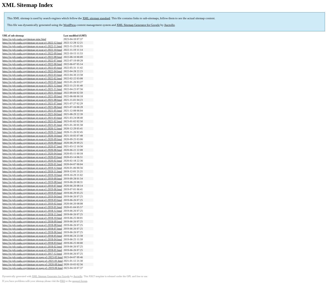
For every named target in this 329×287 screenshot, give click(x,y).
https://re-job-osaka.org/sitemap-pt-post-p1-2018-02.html (32, 246)
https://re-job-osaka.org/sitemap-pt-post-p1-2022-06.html (32, 64)
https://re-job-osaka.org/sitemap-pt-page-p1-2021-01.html (32, 261)
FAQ (62, 281)
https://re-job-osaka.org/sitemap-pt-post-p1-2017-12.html (32, 253)
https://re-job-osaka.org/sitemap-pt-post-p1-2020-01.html (32, 164)
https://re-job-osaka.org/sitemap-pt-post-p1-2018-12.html (32, 210)
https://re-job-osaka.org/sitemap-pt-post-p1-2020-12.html (32, 128)
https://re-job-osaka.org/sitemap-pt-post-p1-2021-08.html (32, 100)
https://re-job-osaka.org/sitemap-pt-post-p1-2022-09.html (32, 53)
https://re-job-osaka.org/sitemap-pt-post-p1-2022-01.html (32, 82)
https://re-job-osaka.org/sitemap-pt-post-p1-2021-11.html (32, 89)
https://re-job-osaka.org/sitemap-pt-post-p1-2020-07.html (32, 146)
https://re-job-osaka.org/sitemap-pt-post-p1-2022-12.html (32, 42)
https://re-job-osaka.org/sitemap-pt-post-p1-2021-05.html (32, 110)
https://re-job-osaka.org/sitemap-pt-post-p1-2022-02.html (32, 78)
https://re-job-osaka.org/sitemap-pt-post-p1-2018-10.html (32, 218)
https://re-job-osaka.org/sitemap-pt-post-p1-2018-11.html (32, 214)
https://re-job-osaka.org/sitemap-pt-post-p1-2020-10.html (32, 135)
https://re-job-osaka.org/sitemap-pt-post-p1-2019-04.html (32, 196)
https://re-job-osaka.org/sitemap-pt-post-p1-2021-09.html (32, 96)
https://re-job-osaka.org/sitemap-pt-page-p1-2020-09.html (32, 264)
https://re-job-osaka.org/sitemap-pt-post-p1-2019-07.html (32, 185)
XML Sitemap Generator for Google (138, 25)
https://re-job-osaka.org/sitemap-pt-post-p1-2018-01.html (32, 250)
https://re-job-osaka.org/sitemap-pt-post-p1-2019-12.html (32, 168)
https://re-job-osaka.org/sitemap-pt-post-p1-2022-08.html (32, 57)
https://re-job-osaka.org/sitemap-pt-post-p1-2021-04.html (32, 114)
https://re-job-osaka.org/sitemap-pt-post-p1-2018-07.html (32, 228)
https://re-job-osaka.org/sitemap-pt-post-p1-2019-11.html (32, 171)
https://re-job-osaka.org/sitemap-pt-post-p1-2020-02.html (32, 160)
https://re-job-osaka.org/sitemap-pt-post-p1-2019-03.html (32, 200)
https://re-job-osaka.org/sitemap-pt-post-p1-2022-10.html (32, 50)
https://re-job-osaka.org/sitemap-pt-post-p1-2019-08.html (32, 182)
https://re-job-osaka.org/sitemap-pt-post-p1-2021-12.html (32, 85)
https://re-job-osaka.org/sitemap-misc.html (24, 39)
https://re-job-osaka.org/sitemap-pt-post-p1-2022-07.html (32, 60)
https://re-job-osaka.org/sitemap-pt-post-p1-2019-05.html (32, 193)
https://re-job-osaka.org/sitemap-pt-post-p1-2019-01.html (32, 207)
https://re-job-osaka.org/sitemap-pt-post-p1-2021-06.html (32, 107)
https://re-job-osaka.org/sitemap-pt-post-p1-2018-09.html (32, 221)
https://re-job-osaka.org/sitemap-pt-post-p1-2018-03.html (32, 243)
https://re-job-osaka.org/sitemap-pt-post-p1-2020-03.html (32, 157)
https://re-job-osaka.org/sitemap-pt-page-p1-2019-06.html (32, 268)
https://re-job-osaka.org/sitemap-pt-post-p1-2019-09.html (32, 178)
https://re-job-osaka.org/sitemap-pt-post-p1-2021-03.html (32, 117)
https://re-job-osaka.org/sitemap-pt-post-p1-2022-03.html (32, 75)
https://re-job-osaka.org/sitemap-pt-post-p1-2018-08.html (32, 225)
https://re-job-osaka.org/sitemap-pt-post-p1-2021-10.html (32, 92)
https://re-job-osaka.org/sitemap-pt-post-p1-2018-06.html (32, 232)
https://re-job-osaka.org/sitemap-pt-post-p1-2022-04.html (32, 71)
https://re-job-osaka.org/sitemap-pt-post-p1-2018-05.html (32, 235)
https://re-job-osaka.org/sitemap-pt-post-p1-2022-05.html (32, 67)
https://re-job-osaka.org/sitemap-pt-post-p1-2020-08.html (32, 142)
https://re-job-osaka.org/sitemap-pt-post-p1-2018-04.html (32, 239)
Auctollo (169, 25)
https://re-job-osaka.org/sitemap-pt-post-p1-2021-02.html (32, 121)
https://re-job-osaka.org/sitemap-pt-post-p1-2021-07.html (32, 103)
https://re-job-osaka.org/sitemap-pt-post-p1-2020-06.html (32, 150)
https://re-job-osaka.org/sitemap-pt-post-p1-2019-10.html (32, 175)
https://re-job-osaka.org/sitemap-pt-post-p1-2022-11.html (32, 46)
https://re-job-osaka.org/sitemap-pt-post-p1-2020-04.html (32, 153)
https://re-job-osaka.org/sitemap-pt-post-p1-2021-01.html (32, 125)
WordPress (69, 25)
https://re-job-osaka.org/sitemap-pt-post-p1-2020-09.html (32, 139)
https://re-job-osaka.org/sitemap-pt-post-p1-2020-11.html (32, 132)
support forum (79, 281)
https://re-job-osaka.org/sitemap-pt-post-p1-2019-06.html (32, 189)
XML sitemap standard (96, 18)
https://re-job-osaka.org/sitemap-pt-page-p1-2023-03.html (32, 257)
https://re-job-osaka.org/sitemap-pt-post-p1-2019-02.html (32, 203)
